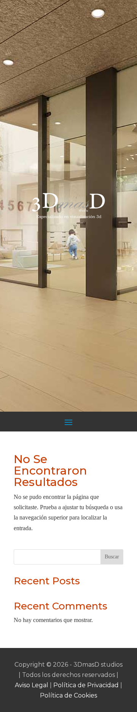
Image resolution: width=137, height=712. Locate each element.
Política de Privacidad (86, 685)
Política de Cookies (68, 695)
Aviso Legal (31, 685)
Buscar (112, 557)
